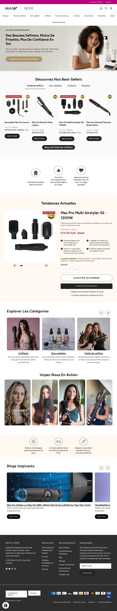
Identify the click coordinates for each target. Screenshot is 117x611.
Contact (45, 557)
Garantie (45, 569)
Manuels (62, 561)
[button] (14, 265)
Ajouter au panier (86, 278)
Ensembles (102, 16)
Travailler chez (64, 575)
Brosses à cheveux (62, 16)
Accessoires (88, 16)
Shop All (58, 147)
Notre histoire (64, 548)
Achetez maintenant (24, 54)
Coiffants (47, 16)
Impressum (91, 602)
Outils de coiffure (19, 16)
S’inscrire (87, 573)
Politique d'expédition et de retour (47, 563)
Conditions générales (104, 602)
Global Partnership (58, 22)
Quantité (64, 265)
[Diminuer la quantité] (63, 269)
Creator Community (66, 565)
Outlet (112, 16)
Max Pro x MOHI (16, 600)
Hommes (76, 16)
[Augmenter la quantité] (76, 269)
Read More (13, 516)
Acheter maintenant (86, 286)
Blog (60, 557)
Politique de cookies (79, 602)
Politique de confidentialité (61, 602)
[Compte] (100, 8)
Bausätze (86, 85)
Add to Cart (12, 136)
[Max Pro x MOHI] (19, 8)
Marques (5, 16)
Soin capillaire (35, 16)
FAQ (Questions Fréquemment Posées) (48, 550)
